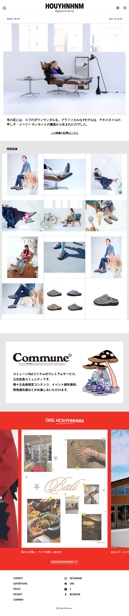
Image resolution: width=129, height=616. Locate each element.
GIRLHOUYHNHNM (64, 562)
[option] (65, 492)
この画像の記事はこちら (64, 133)
